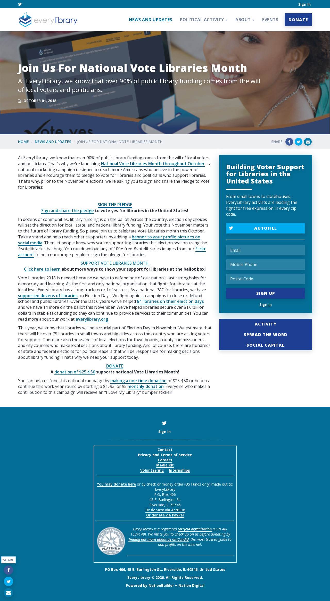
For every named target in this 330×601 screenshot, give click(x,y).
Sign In (304, 4)
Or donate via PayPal (165, 515)
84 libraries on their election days (170, 301)
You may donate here (116, 484)
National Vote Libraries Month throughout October (153, 163)
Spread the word (265, 334)
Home (23, 141)
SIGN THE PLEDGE (115, 204)
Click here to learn (42, 269)
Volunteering (152, 470)
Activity (266, 324)
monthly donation (146, 386)
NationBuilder (161, 585)
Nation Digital (191, 585)
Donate (298, 19)
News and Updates (150, 19)
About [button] (243, 19)
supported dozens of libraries (48, 295)
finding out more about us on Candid (159, 539)
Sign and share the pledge (67, 210)
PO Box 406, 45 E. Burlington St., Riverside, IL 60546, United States (165, 569)
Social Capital (265, 345)
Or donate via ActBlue (165, 509)
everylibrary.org (92, 319)
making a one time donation (138, 380)
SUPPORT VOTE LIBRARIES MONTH (115, 263)
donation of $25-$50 (74, 372)
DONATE (114, 366)
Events (270, 19)
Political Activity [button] (202, 19)
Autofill (265, 228)
